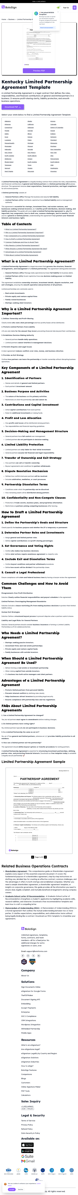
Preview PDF (39, 70)
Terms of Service (28, 1121)
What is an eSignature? (30, 1045)
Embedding (25, 1004)
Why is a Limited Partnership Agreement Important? (24, 232)
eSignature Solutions (30, 1058)
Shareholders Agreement (16, 871)
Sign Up (66, 8)
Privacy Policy (27, 1125)
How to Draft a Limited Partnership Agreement (22, 239)
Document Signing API (30, 999)
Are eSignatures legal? (30, 1049)
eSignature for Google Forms (33, 991)
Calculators (26, 1095)
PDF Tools (25, 1091)
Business (11, 19)
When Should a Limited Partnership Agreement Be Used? (26, 249)
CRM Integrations (28, 1020)
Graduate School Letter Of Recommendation (25, 896)
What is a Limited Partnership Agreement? (20, 229)
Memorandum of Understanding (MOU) (22, 908)
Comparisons (26, 1074)
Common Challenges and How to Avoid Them (21, 242)
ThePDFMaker (27, 995)
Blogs (23, 1078)
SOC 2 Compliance (28, 1016)
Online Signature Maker (31, 1087)
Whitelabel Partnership (30, 1029)
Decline (20, 1189)
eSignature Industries (30, 1062)
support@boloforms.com (36, 951)
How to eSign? (27, 1066)
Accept (11, 1189)
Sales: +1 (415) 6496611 (39, 1)
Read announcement (46, 27)
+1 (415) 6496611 (27, 1106)
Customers (25, 1083)
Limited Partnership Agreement (28, 19)
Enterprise (25, 1012)
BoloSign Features (29, 1070)
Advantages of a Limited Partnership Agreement (23, 252)
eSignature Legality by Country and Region (39, 1053)
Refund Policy (26, 1129)
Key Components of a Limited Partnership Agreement (24, 236)
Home (4, 19)
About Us (25, 976)
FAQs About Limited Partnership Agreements (21, 255)
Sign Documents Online (30, 987)
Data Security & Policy (30, 1133)
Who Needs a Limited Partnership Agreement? (22, 245)
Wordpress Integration (30, 1024)
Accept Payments (28, 1008)
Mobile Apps (26, 1033)
